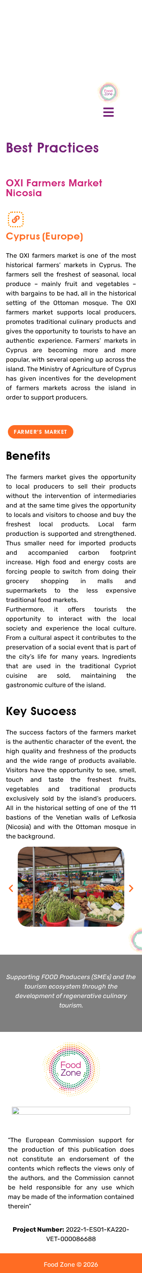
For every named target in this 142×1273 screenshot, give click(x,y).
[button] (40, 432)
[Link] (16, 219)
